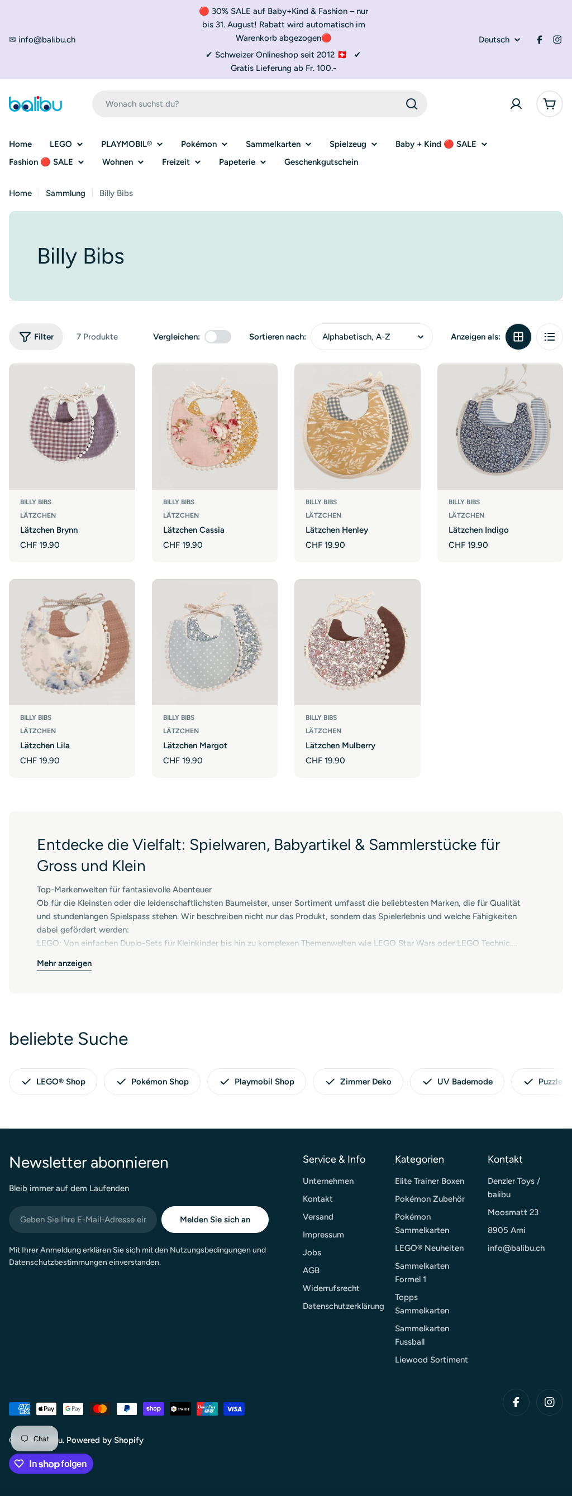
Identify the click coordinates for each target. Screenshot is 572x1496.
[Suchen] (411, 104)
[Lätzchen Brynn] (72, 427)
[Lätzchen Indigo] (500, 427)
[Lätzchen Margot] (215, 642)
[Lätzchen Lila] (72, 642)
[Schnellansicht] (119, 388)
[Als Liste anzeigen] (549, 336)
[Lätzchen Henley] (357, 427)
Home (20, 193)
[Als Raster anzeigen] (518, 336)
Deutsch (494, 40)
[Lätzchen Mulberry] (357, 642)
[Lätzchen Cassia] (215, 427)
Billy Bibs (35, 502)
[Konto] (516, 104)
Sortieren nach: (277, 337)
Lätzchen (38, 515)
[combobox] (259, 103)
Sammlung (65, 193)
